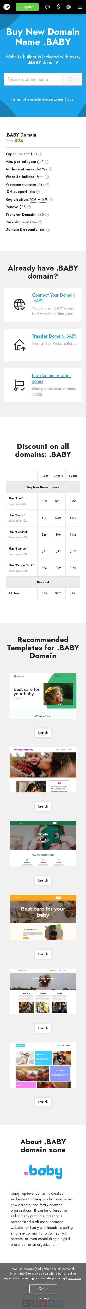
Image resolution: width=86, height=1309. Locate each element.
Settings (43, 1298)
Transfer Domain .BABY (54, 336)
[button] (27, 7)
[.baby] (43, 1172)
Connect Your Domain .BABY (53, 298)
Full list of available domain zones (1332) (43, 99)
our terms (74, 1278)
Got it (43, 1288)
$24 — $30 (39, 199)
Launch (43, 732)
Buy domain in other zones (51, 378)
